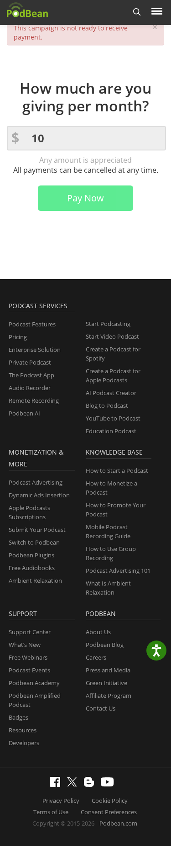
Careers (96, 657)
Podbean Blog (105, 645)
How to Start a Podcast (117, 470)
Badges (18, 717)
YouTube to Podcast (113, 418)
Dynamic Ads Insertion (39, 495)
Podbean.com (118, 823)
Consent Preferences (109, 812)
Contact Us (100, 708)
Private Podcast (30, 362)
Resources (22, 730)
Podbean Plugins (31, 555)
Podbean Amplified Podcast (35, 700)
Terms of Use (50, 812)
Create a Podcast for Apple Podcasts (113, 375)
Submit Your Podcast (37, 530)
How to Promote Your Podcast (115, 509)
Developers (24, 743)
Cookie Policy (110, 800)
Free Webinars (28, 657)
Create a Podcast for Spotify (113, 353)
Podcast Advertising (35, 482)
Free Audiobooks (32, 568)
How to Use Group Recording (111, 553)
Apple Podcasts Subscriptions (29, 512)
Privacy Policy (60, 800)
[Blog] (91, 785)
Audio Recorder (30, 388)
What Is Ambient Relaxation (108, 587)
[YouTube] (109, 784)
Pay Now (85, 198)
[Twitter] (74, 784)
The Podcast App (31, 375)
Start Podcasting (108, 324)
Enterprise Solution (35, 349)
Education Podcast (111, 431)
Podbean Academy (34, 683)
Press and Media (108, 670)
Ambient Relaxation (35, 580)
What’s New (25, 645)
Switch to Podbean (34, 542)
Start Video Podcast (112, 336)
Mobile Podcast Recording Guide (108, 531)
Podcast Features (32, 324)
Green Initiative (106, 683)
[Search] (137, 12)
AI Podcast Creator (111, 393)
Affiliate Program (108, 695)
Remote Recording (34, 400)
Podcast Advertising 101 (118, 570)
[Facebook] (57, 785)
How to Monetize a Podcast (111, 487)
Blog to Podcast (107, 405)
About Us (98, 632)
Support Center (30, 632)
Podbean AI (24, 413)
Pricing (18, 337)
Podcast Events (29, 670)
